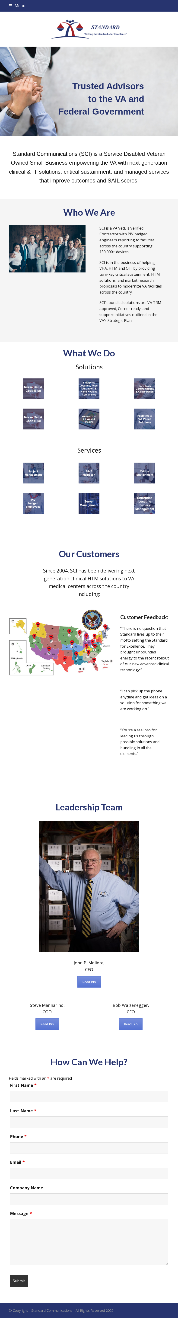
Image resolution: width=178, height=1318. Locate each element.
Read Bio (89, 982)
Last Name (23, 1110)
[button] (17, 5)
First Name (23, 1085)
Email (17, 1162)
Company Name (26, 1187)
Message (21, 1213)
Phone (18, 1136)
